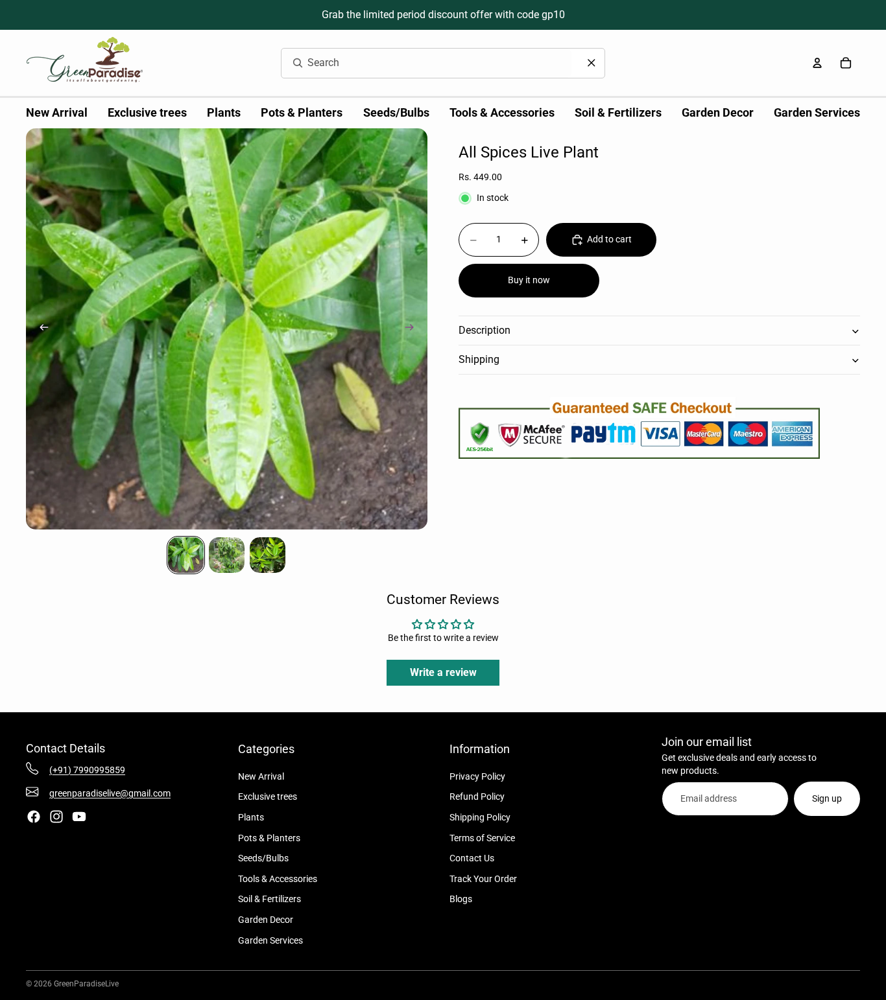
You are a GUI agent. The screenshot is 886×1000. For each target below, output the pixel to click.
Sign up (827, 798)
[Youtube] (79, 816)
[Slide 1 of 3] (186, 555)
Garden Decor (265, 919)
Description (484, 331)
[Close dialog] (592, 63)
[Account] (817, 63)
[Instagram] (56, 816)
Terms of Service (482, 838)
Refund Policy (477, 796)
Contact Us (471, 858)
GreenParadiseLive (86, 983)
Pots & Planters (269, 838)
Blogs (460, 899)
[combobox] (410, 63)
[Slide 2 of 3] (227, 555)
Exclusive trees (267, 796)
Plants (251, 817)
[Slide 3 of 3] (267, 555)
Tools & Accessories (277, 879)
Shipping (479, 360)
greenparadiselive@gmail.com (110, 793)
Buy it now (529, 280)
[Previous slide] (40, 329)
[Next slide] (413, 329)
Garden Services (270, 940)
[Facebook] (34, 816)
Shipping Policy (479, 817)
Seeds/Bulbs (263, 858)
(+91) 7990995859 (87, 770)
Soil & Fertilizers (269, 899)
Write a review (443, 672)
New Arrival (261, 776)
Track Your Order (483, 879)
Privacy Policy (477, 776)
